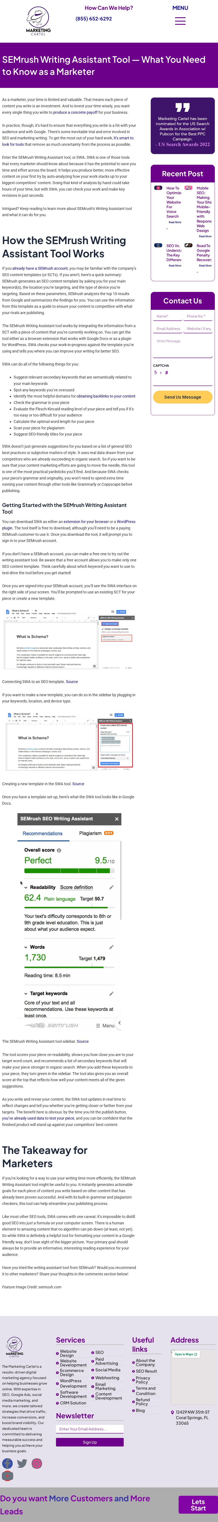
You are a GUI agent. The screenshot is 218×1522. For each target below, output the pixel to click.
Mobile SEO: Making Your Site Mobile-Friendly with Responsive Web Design (207, 209)
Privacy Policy (143, 1379)
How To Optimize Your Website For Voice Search (174, 202)
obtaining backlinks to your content (106, 396)
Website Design (68, 1353)
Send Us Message (182, 397)
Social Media (107, 1369)
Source (72, 681)
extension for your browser (86, 521)
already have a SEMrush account (40, 268)
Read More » (173, 225)
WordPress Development (73, 1383)
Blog (140, 1410)
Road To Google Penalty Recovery (205, 252)
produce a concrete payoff (75, 112)
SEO (99, 1352)
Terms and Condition (146, 1390)
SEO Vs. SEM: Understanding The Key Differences (179, 252)
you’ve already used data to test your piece (38, 1118)
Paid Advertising (106, 1361)
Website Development (73, 1362)
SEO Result (146, 1370)
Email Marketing (105, 1386)
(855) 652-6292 (94, 19)
